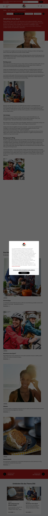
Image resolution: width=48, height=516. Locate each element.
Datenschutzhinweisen (16, 266)
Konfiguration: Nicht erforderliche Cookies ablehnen (24, 270)
